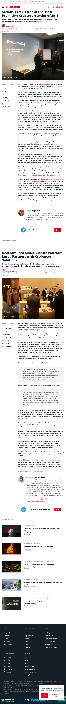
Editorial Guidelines (30, 666)
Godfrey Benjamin (30, 603)
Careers (27, 663)
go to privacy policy (56, 695)
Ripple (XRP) (35, 181)
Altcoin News (22, 205)
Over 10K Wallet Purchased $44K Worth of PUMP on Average (39, 564)
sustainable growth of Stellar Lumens (44, 167)
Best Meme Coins (50, 644)
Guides (27, 644)
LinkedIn (7, 104)
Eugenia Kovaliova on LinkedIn (35, 501)
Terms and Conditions (31, 669)
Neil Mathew (29, 533)
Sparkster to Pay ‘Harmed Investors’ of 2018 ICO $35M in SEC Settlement (43, 582)
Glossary (27, 647)
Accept (45, 695)
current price (59, 179)
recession (21, 136)
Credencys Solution (51, 323)
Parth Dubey (29, 549)
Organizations (29, 636)
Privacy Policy (29, 675)
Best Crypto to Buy (50, 633)
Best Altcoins (49, 636)
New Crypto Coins (50, 641)
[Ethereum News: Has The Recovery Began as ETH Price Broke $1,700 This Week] (11, 531)
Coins (26, 633)
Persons (27, 638)
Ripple (46, 179)
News (41, 205)
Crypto (6, 638)
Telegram (8, 98)
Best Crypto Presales (51, 638)
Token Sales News (38, 471)
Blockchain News (23, 471)
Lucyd (30, 323)
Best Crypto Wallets (51, 647)
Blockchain (7, 641)
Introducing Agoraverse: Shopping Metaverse (35, 601)
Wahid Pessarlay (30, 567)
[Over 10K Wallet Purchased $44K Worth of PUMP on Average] (11, 567)
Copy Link (8, 107)
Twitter (7, 92)
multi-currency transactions (39, 127)
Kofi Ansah (28, 585)
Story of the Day (8, 633)
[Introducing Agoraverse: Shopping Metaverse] (11, 604)
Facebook (8, 89)
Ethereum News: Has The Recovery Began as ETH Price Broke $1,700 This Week (42, 529)
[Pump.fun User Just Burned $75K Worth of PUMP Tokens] (11, 549)
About (26, 657)
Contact (27, 660)
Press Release (8, 644)
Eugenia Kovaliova (11, 271)
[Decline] (62, 687)
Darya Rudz (9, 26)
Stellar (20, 92)
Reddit (7, 101)
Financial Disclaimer (30, 672)
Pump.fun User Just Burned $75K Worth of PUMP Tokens (38, 546)
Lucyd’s (33, 398)
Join (57, 230)
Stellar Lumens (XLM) (43, 84)
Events (26, 641)
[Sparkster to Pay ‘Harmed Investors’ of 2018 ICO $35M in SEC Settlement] (11, 585)
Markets (6, 636)
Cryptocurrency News (33, 205)
